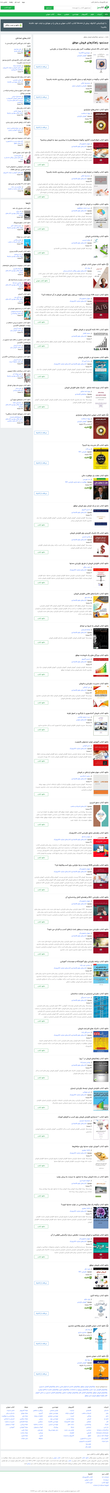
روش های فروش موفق (70, 342)
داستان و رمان (10, 1413)
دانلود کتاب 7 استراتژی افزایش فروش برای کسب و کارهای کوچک (83, 1117)
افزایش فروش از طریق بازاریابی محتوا (63, 578)
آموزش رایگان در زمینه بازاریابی (74, 883)
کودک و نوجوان (38, 1427)
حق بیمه (50, 1189)
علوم (92, 14)
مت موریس (86, 479)
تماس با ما (4, 2)
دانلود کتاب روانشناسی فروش (96, 236)
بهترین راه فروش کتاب (44, 853)
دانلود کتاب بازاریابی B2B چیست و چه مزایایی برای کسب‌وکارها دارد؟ (81, 865)
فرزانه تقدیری (17, 269)
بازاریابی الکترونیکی (83, 1250)
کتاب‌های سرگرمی (12, 421)
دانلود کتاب (41, 165)
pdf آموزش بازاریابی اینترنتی (50, 1014)
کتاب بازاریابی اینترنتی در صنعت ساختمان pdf (71, 1011)
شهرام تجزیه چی (85, 1181)
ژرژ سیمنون (17, 254)
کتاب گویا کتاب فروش (61, 274)
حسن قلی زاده (86, 1032)
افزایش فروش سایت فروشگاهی (54, 307)
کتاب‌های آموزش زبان (16, 331)
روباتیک (55, 1427)
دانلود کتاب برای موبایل (70, 160)
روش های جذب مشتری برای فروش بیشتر (74, 222)
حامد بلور (87, 597)
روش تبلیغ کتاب (57, 853)
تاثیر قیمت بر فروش (59, 158)
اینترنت (72, 1410)
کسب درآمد (58, 545)
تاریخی (89, 1419)
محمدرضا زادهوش (16, 312)
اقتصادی (56, 248)
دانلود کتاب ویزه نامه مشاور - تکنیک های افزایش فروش (86, 387)
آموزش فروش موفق (56, 342)
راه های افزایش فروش (56, 638)
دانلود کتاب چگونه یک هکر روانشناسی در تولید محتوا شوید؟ (84, 1204)
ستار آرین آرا (86, 361)
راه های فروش (48, 1041)
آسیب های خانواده (71, 815)
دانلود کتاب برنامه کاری (99, 1295)
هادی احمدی (86, 537)
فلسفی (89, 1433)
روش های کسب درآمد (85, 614)
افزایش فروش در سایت (80, 1103)
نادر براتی (18, 211)
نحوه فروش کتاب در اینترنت (61, 845)
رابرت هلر (87, 1269)
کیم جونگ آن (17, 374)
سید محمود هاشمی (84, 717)
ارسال (28, 1464)
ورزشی (41, 1433)
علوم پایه (88, 1444)
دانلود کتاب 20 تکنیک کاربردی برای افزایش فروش (89, 533)
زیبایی (41, 1419)
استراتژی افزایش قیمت (73, 158)
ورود (23, 2)
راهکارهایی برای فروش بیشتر (78, 190)
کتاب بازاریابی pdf (47, 883)
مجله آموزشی (24, 1427)
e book (70, 850)
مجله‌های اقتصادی (81, 394)
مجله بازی (25, 1416)
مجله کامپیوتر (24, 1410)
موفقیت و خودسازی (80, 482)
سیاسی (89, 1430)
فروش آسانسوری (60, 725)
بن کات (88, 449)
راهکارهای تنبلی (64, 1390)
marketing (84, 698)
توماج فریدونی (85, 630)
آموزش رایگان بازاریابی (51, 877)
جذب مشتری (75, 918)
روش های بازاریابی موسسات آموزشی (73, 1006)
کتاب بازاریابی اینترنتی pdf (68, 1017)
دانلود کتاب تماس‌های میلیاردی (96, 109)
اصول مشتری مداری (86, 918)
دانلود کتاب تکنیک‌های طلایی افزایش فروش (91, 593)
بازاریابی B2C (83, 452)
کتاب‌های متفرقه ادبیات (16, 362)
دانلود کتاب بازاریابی (85, 611)
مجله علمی (24, 1430)
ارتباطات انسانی (51, 784)
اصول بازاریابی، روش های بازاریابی (47, 1006)
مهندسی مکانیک (53, 1422)
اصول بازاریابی (68, 611)
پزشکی (89, 1416)
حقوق (89, 1436)
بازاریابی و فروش (81, 86)
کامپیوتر (84, 14)
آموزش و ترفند (69, 1413)
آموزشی (12, 1427)
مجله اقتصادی (24, 1422)
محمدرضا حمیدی (85, 1121)
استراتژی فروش (40, 1129)
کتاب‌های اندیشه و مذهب (15, 242)
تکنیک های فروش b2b (57, 885)
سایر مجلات (24, 1438)
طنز (107, 1422)
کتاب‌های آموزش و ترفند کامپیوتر (13, 68)
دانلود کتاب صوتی (42, 281)
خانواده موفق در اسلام (85, 815)
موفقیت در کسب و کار (75, 609)
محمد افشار (86, 333)
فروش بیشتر (72, 248)
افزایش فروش (79, 225)
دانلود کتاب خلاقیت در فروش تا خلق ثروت (91, 204)
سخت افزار (71, 1424)
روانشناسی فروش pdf (72, 192)
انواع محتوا (78, 578)
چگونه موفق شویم (98, 1396)
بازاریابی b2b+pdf (78, 885)
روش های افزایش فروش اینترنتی (75, 307)
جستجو (48, 8)
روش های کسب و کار (69, 545)
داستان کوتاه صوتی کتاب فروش (77, 276)
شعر (107, 1416)
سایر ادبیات (105, 1441)
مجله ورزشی (24, 1424)
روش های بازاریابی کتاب (43, 845)
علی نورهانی (86, 1092)
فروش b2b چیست (79, 877)
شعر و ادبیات (10, 1410)
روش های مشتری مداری (52, 912)
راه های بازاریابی (58, 611)
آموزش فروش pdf (62, 155)
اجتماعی (88, 1427)
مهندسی (75, 14)
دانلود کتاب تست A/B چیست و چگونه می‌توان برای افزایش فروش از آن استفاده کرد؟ (74, 294)
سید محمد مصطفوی (83, 208)
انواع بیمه (78, 1189)
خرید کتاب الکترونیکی (60, 850)
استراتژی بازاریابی (42, 979)
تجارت (56, 1253)
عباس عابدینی (17, 80)
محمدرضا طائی (85, 83)
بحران (73, 86)
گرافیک (72, 1433)
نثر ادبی (106, 1427)
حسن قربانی (86, 746)
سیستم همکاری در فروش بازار (75, 1247)
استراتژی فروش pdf (75, 155)
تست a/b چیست (65, 315)
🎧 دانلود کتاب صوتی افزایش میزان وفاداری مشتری (88, 1326)
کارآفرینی (59, 1129)
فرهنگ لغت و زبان (102, 1436)
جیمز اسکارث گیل (16, 226)
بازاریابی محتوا (70, 576)
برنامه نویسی (70, 1419)
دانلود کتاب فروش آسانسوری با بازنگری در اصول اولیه (87, 713)
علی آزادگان (86, 687)
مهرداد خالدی (17, 111)
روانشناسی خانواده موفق (77, 812)
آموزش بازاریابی (82, 56)
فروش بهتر (83, 192)
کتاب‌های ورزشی (18, 390)
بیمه (83, 1189)
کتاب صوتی (50, 14)
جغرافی (89, 1422)
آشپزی (41, 1413)
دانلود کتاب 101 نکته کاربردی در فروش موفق (91, 329)
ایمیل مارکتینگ (57, 1103)
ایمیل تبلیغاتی (67, 1103)
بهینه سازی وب (42, 757)
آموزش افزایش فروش (49, 369)
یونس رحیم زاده (85, 1062)
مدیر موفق (88, 1396)
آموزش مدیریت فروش (78, 784)
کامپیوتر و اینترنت (68, 1436)
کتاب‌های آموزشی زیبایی (15, 130)
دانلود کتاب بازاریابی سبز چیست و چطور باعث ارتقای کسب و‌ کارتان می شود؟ (77, 929)
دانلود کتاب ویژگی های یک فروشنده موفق (91, 655)
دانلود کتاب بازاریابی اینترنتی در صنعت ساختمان (89, 993)
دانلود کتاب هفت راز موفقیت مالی (95, 475)
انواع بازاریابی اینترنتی (79, 1014)
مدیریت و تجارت (9, 1422)
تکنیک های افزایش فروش (79, 548)
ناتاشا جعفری (86, 1150)
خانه (106, 14)
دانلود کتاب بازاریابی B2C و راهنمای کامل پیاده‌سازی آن (86, 897)
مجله (59, 14)
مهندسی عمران (53, 1413)
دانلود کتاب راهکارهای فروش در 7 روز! (93, 1058)
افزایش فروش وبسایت (75, 309)
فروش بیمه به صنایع (60, 1189)
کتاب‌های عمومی (81, 720)
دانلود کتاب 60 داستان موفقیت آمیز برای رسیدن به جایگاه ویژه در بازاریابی (79, 49)
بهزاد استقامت (85, 113)
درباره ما (106, 1480)
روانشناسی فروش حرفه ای (67, 184)
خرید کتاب (89, 1483)
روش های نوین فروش (70, 219)
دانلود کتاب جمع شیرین (99, 802)
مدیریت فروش (80, 184)
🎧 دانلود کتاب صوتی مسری (97, 1356)
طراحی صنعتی (54, 1410)
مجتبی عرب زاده (85, 965)
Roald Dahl (62, 276)
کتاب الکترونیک (78, 850)
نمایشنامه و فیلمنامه (102, 1433)
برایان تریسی (86, 240)
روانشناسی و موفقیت (8, 1416)
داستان (106, 1410)
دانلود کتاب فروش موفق (98, 1265)
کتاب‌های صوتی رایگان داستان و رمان (75, 271)
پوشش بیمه (43, 1189)
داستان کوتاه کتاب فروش (77, 274)
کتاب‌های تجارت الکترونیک (78, 301)
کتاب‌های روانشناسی (17, 313)
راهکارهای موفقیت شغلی (70, 1393)
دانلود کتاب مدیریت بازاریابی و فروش (93, 683)
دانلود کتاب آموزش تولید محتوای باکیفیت (91, 742)
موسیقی (40, 1430)
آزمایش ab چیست (76, 315)
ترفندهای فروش (66, 698)
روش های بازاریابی (69, 696)
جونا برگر (87, 1360)
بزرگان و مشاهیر (38, 1410)
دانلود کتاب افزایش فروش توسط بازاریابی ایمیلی (89, 1088)
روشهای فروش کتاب (85, 848)
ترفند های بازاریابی (47, 696)
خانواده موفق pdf (64, 812)
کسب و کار (51, 725)
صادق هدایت (17, 156)
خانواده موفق (48, 817)
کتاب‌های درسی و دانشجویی (14, 141)
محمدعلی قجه (17, 403)
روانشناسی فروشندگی (46, 192)
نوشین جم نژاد (17, 283)
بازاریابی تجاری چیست (66, 877)
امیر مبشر (18, 388)
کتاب (69, 1461)
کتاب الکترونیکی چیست (45, 850)
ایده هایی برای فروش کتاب (55, 848)
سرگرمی (40, 1422)
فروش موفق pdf (87, 155)
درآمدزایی (89, 1132)
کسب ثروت (49, 222)
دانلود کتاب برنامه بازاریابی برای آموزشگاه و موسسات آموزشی (84, 961)
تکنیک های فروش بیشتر (46, 309)
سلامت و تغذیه (38, 1424)
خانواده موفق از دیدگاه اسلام (78, 817)
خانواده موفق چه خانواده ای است (48, 812)
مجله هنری (24, 1436)
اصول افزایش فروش (61, 309)
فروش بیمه (71, 1189)
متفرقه (41, 1438)
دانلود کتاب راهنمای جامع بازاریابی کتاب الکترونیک (88, 833)
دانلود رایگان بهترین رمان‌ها (15, 113)
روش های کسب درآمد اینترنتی (51, 1043)
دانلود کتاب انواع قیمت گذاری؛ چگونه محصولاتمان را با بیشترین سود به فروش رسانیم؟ (74, 140)
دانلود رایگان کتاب (46, 158)
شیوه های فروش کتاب (78, 845)
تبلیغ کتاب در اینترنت (71, 848)
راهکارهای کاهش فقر (85, 1393)
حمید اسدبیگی (85, 997)
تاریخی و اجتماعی (9, 1419)
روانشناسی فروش (59, 192)
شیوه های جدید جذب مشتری (50, 787)
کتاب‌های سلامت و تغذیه (15, 189)
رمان (107, 1413)
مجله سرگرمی (24, 1419)
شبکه (72, 1427)
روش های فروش (48, 545)
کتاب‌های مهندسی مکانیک (15, 82)
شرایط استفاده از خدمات (101, 1485)
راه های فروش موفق (42, 342)
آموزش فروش (70, 225)
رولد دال (87, 268)
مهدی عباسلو (86, 837)
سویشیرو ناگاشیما (84, 53)
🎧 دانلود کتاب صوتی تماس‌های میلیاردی (92, 415)
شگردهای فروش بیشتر (43, 152)
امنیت (72, 1416)
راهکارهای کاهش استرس (47, 1387)
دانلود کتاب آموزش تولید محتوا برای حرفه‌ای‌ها (90, 1146)
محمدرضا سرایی (16, 96)
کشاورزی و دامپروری (85, 1441)
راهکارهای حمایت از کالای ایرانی (48, 1390)
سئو (44, 576)
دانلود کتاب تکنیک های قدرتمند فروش (93, 1028)
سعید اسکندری (85, 776)
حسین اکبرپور (86, 510)
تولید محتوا (81, 754)
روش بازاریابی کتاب (69, 853)
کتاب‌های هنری (18, 51)
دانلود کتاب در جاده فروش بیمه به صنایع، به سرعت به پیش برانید (82, 1177)
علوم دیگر (88, 1447)
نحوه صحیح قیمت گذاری (48, 155)
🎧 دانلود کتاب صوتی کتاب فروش (94, 264)
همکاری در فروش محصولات (57, 1247)
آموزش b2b (68, 885)
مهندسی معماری (53, 1416)
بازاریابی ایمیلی (46, 1100)
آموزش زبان (104, 1438)
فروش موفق (81, 342)
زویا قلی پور (17, 297)
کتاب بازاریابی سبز (79, 941)
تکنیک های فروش (79, 1041)
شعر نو (106, 1419)
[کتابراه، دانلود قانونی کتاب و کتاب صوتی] (88, 62)
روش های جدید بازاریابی (45, 611)
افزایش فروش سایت (44, 578)
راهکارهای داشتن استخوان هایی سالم (68, 1387)
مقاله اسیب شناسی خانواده (56, 815)
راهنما (11, 2)
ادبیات (99, 14)
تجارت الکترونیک (64, 312)
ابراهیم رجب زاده (16, 187)
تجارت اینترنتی (81, 1253)
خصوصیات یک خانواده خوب (79, 820)
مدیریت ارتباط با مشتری (44, 915)
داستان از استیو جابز (68, 1043)
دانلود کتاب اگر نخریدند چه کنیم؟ (95, 445)
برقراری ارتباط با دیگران (64, 784)
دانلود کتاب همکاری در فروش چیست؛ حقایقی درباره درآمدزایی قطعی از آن (79, 1235)
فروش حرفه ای (80, 152)
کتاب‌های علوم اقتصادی (79, 146)
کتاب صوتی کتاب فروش (50, 276)
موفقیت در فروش (52, 609)
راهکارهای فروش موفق (55, 160)
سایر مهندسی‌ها (53, 1430)
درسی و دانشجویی (85, 1438)
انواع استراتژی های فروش (84, 982)
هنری (41, 1436)
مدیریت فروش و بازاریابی (60, 915)
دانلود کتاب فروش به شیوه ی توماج (94, 626)
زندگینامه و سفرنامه (102, 1430)
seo (49, 757)
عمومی (66, 14)
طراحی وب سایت (69, 1430)
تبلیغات (60, 1100)
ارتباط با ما (105, 1477)
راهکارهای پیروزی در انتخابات (79, 1390)
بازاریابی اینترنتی (51, 1011)
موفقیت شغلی (87, 609)
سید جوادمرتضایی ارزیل (14, 128)
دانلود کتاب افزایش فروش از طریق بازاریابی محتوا (89, 563)
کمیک (106, 1424)
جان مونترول (17, 49)
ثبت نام (17, 2)
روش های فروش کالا (57, 152)
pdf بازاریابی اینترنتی (65, 1014)
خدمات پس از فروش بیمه (84, 1192)
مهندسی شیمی (53, 1424)
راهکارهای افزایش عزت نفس (98, 1390)
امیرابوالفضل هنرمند (15, 417)
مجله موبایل (24, 1413)
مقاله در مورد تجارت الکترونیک (48, 312)
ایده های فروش (63, 190)
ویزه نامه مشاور (85, 391)
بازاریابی (76, 611)
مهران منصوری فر (84, 144)
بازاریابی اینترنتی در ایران (51, 1017)
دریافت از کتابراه (41, 67)
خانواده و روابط (38, 1416)
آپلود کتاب (7, 8)
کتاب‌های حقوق (18, 143)
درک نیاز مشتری (80, 400)
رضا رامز (87, 1330)
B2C (83, 909)
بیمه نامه (72, 1192)
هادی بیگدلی (17, 240)
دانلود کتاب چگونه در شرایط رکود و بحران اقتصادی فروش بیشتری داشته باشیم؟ (77, 79)
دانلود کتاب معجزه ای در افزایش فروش (93, 357)
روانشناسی (63, 248)
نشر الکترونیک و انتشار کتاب (99, 2)
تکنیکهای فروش (70, 152)
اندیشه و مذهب (86, 1413)
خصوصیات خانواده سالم (60, 817)
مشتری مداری (42, 725)
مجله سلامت (24, 1433)
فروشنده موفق (65, 670)
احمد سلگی (86, 567)
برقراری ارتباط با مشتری (79, 787)
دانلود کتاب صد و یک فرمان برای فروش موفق (90, 506)
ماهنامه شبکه (17, 66)
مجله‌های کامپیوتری (17, 70)
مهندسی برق (54, 1419)
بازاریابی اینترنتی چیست (57, 1250)
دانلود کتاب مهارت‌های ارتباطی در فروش (92, 772)
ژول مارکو (87, 1299)
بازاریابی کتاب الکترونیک (84, 853)
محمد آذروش (17, 329)
